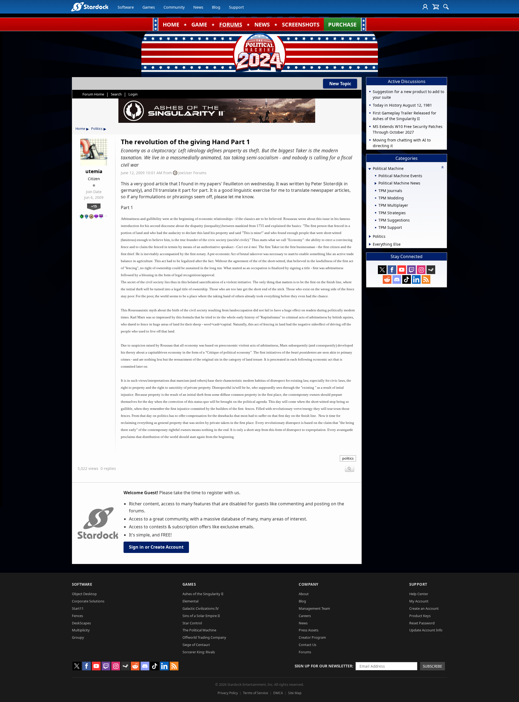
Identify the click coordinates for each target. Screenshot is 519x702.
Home (80, 128)
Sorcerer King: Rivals (198, 652)
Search (116, 94)
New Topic (340, 84)
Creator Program (312, 637)
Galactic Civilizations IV (200, 608)
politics (348, 458)
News (198, 7)
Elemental (190, 601)
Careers (305, 615)
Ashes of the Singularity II (202, 593)
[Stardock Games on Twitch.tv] (411, 270)
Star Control (192, 623)
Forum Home (93, 94)
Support (236, 7)
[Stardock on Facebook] (392, 270)
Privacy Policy (228, 693)
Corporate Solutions (88, 601)
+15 (94, 206)
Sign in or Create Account (156, 547)
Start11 (78, 608)
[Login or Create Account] (425, 6)
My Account (418, 601)
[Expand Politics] (370, 236)
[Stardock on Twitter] (382, 270)
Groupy (78, 637)
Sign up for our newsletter (323, 665)
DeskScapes (81, 623)
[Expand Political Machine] (369, 169)
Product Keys (420, 615)
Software (126, 7)
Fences (77, 615)
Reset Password (422, 623)
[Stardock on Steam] (431, 270)
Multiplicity (81, 630)
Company (308, 584)
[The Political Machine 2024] (259, 53)
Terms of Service (255, 693)
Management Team (314, 608)
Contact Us (307, 644)
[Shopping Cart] (435, 6)
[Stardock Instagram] (421, 270)
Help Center (418, 593)
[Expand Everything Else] (370, 244)
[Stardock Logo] (89, 6)
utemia (93, 171)
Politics (96, 128)
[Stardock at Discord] (397, 279)
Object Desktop (84, 593)
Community (174, 7)
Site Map (294, 693)
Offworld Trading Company (204, 637)
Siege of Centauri (196, 644)
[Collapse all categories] (442, 167)
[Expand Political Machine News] (376, 183)
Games (148, 7)
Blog (216, 7)
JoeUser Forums (192, 172)
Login (133, 94)
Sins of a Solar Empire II (201, 615)
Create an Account (424, 608)
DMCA (278, 693)
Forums (305, 652)
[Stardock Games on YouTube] (402, 270)
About (304, 593)
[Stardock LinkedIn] (416, 279)
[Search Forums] (446, 6)
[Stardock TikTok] (406, 279)
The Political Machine (199, 630)
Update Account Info (426, 630)
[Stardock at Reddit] (387, 279)
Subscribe (432, 666)
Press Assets (308, 630)
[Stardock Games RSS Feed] (426, 279)
